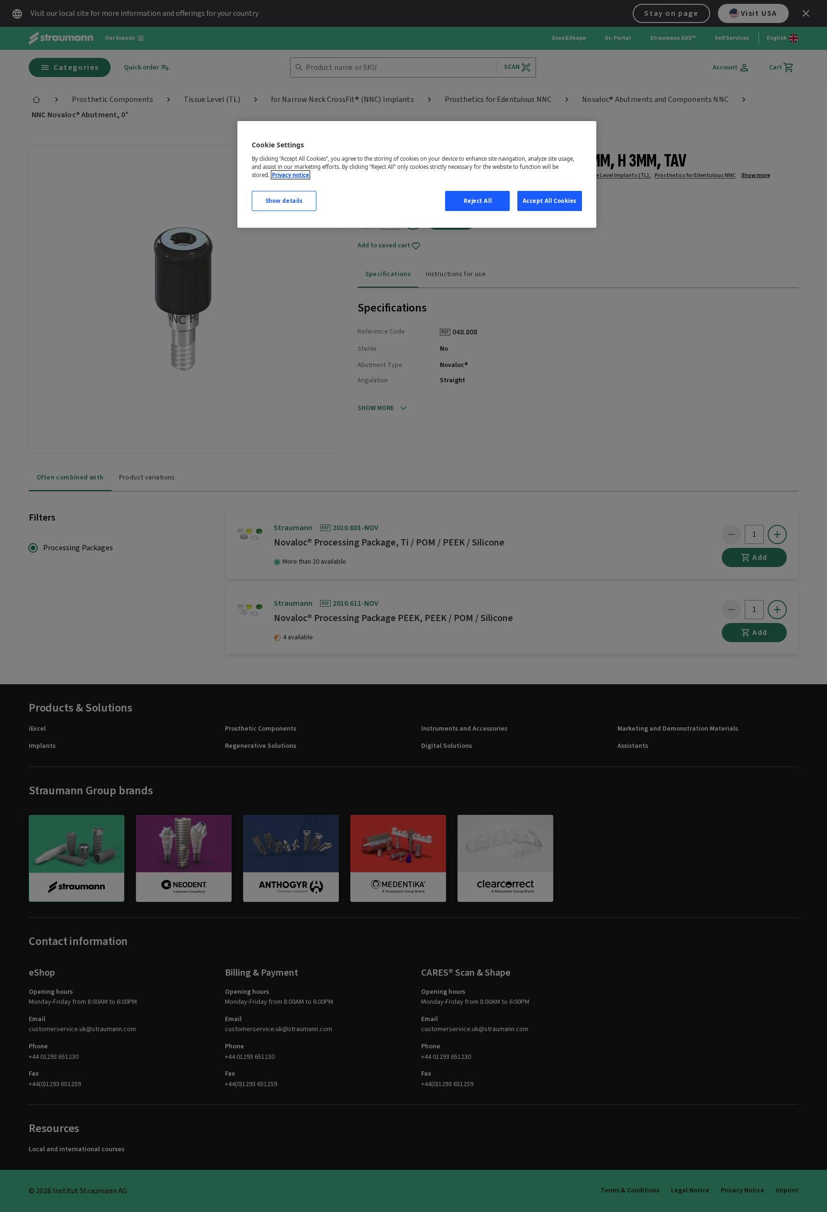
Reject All (478, 200)
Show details (284, 200)
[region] (416, 174)
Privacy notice (290, 174)
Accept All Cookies (550, 200)
